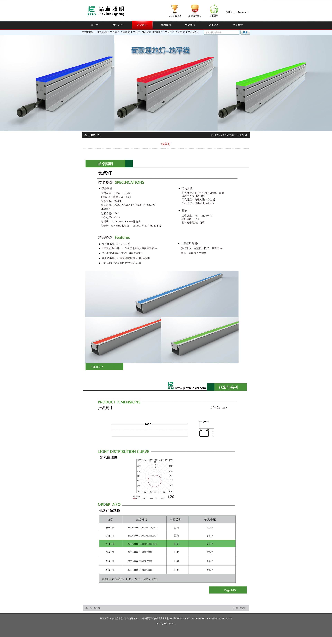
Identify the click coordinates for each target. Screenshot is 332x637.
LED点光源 (102, 32)
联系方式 (237, 25)
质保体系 (190, 25)
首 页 (94, 25)
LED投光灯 (146, 32)
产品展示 (142, 25)
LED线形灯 (125, 32)
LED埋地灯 (157, 32)
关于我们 (118, 25)
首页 (223, 135)
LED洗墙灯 (113, 32)
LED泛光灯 (180, 32)
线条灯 (97, 608)
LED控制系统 (192, 32)
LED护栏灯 (168, 32)
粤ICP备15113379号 (166, 623)
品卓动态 (214, 25)
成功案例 (166, 25)
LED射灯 (135, 32)
